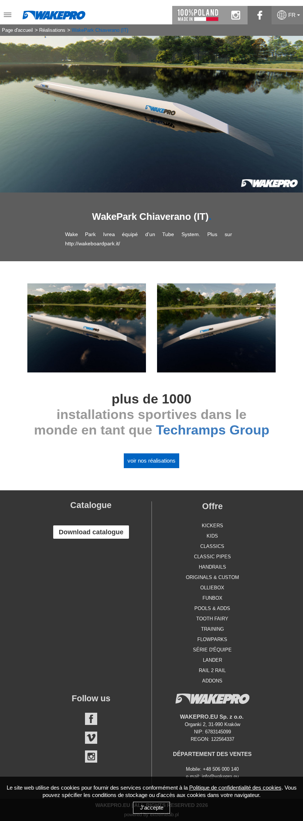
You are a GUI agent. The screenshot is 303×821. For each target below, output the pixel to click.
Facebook (91, 719)
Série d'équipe (212, 650)
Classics (212, 546)
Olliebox (212, 587)
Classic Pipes (212, 556)
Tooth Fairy (212, 618)
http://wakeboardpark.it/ (92, 243)
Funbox (212, 598)
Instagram (91, 756)
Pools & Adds (212, 608)
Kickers (212, 525)
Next (292, 108)
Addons (212, 681)
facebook (260, 15)
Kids (212, 536)
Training (212, 629)
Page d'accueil (17, 30)
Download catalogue (91, 532)
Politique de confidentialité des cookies (235, 787)
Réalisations (52, 30)
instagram (236, 15)
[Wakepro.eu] (54, 13)
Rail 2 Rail (212, 670)
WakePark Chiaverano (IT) (100, 30)
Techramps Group (212, 429)
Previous (11, 108)
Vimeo (91, 738)
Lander (212, 660)
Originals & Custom (212, 577)
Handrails (212, 567)
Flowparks (212, 639)
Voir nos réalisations (151, 460)
